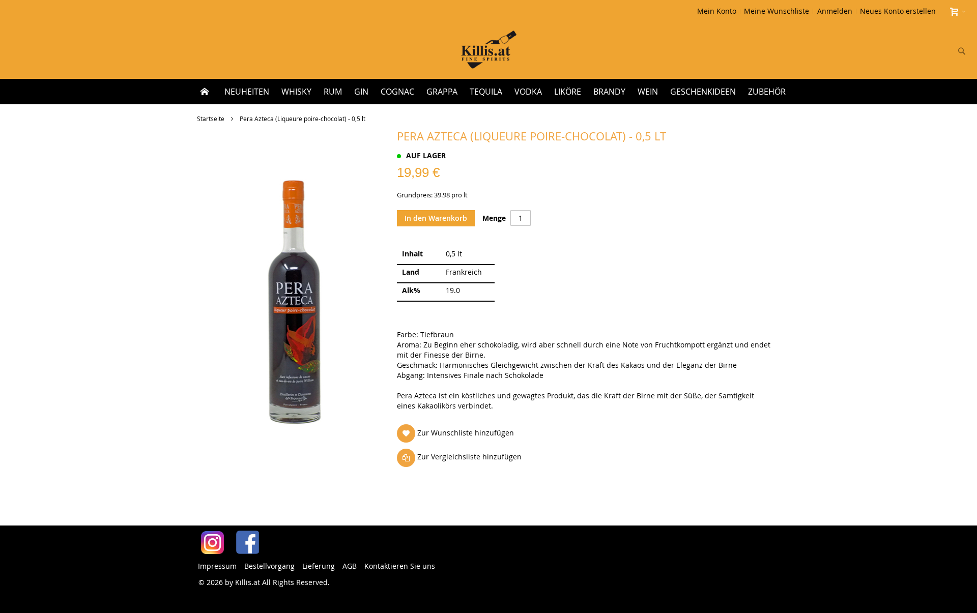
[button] (457, 433)
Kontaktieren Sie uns (399, 566)
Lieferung (318, 566)
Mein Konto (716, 11)
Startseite (210, 118)
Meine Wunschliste (776, 11)
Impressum (217, 566)
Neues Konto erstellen (898, 11)
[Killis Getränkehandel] (489, 50)
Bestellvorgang (269, 566)
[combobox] (894, 51)
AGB (349, 566)
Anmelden (834, 11)
